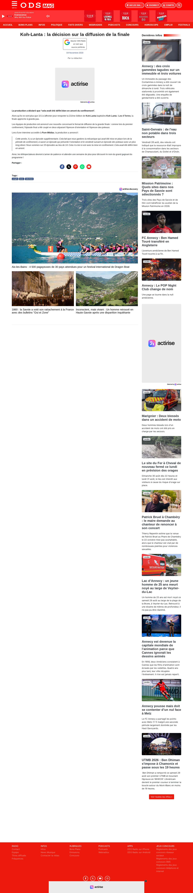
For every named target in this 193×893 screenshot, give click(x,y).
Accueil (8, 25)
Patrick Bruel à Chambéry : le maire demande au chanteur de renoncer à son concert (161, 522)
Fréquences (17, 858)
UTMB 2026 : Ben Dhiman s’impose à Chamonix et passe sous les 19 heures (161, 763)
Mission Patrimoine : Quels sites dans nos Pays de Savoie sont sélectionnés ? (157, 189)
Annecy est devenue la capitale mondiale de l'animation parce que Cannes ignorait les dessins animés (159, 649)
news (22, 179)
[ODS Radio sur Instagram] (107, 878)
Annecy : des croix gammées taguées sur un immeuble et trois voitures (161, 69)
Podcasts (114, 25)
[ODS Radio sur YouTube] (100, 878)
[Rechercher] (179, 5)
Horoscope (151, 25)
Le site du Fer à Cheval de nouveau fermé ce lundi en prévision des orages (161, 466)
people (15, 179)
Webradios (95, 25)
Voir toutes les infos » (161, 796)
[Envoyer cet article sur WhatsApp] (82, 168)
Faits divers (75, 25)
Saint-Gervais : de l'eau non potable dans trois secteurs (159, 133)
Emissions (74, 852)
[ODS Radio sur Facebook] (85, 878)
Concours (132, 25)
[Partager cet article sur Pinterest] (75, 168)
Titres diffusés (19, 855)
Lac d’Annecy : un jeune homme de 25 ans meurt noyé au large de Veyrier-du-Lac (160, 586)
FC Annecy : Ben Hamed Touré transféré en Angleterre (160, 241)
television (29, 179)
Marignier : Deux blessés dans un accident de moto (161, 417)
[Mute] (48, 16)
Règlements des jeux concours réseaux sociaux (166, 852)
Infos (42, 25)
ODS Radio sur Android (138, 852)
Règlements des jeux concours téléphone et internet (167, 868)
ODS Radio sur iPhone (138, 849)
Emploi (168, 25)
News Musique (48, 852)
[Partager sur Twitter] (68, 168)
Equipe (15, 852)
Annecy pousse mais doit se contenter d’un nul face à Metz (161, 709)
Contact (16, 849)
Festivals (184, 25)
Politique (56, 25)
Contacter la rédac (50, 855)
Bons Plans (26, 25)
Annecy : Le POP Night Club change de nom (159, 287)
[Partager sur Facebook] (61, 168)
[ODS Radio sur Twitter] (92, 878)
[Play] (3, 16)
